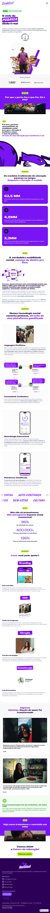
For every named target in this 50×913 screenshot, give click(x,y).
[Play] (25, 730)
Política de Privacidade (7, 907)
